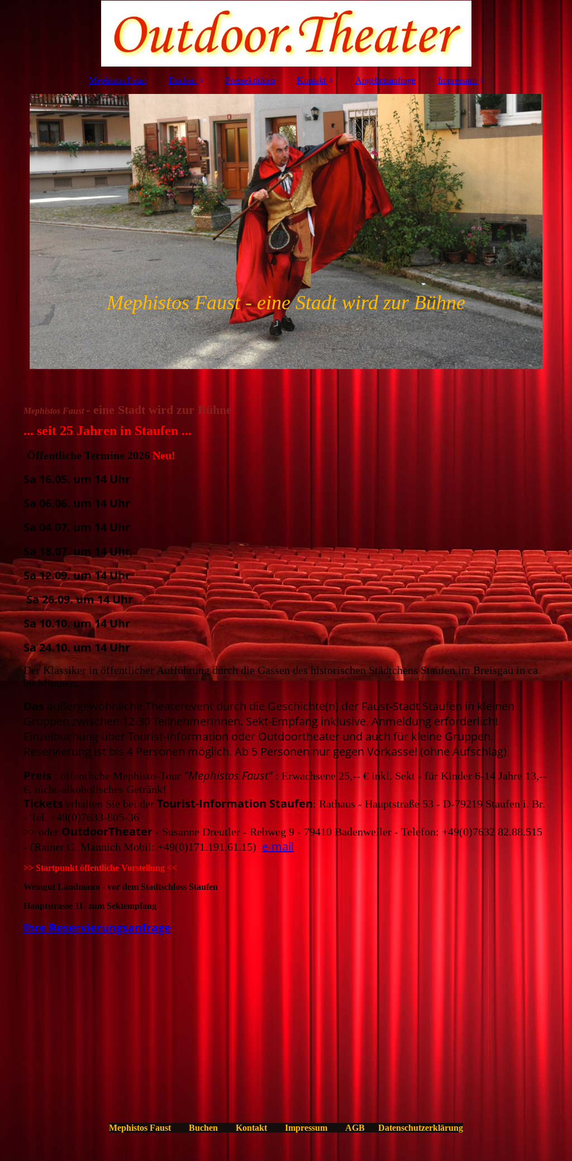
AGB (355, 1127)
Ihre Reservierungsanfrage (97, 927)
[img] (286, 33)
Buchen (182, 80)
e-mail (278, 846)
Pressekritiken (250, 80)
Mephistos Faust (117, 80)
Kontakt (311, 80)
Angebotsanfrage (385, 80)
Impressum (457, 80)
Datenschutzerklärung (420, 1127)
